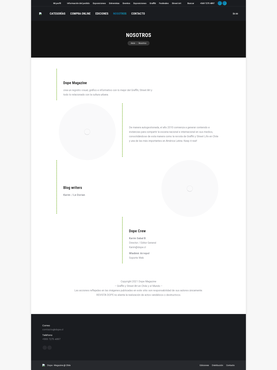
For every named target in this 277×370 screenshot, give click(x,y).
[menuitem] (55, 3)
